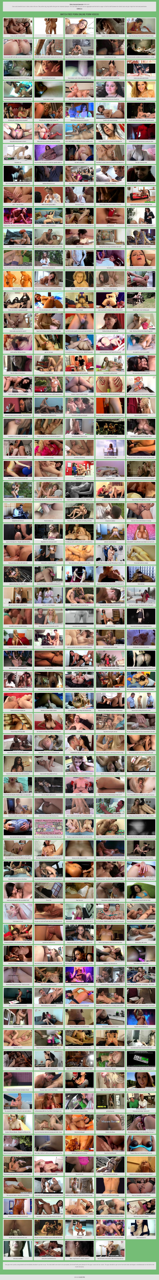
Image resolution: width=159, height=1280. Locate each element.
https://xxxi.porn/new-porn (76, 4)
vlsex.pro (82, 1277)
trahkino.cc (79, 8)
